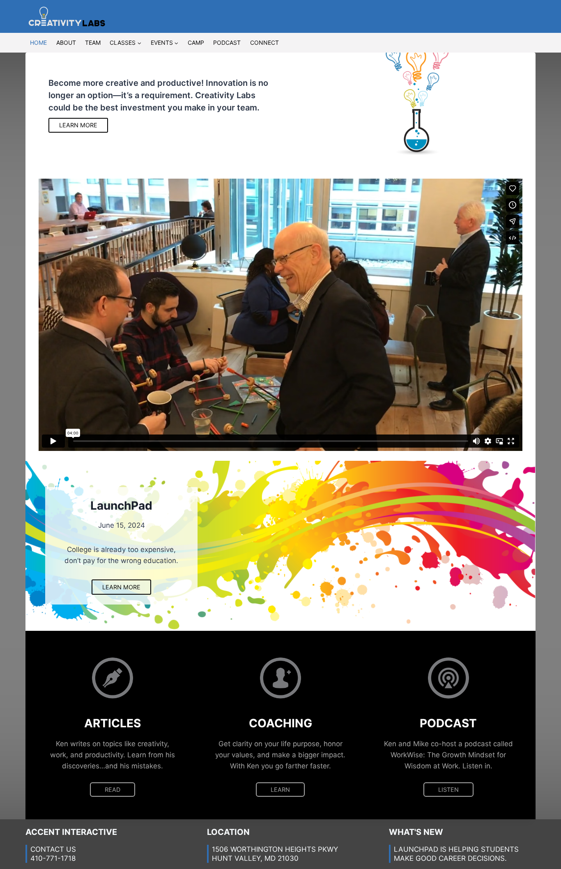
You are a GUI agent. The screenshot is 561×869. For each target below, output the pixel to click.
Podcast (227, 42)
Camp (196, 42)
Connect (264, 42)
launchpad (416, 849)
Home (38, 42)
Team (93, 42)
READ (112, 789)
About (66, 42)
